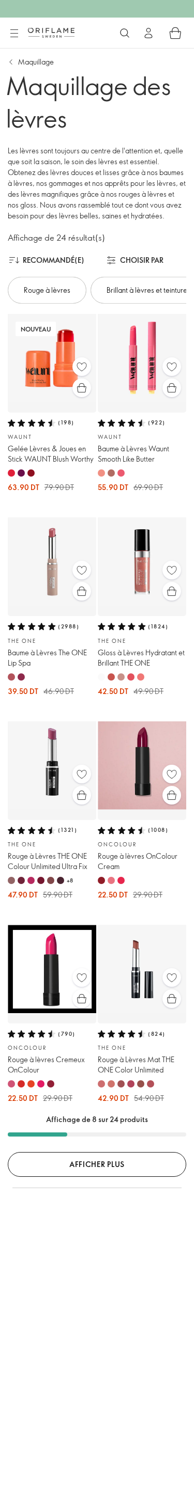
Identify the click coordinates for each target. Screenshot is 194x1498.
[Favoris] (81, 366)
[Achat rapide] (81, 388)
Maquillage (36, 62)
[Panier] (175, 33)
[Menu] (14, 33)
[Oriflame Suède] (51, 32)
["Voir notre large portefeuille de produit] (124, 33)
